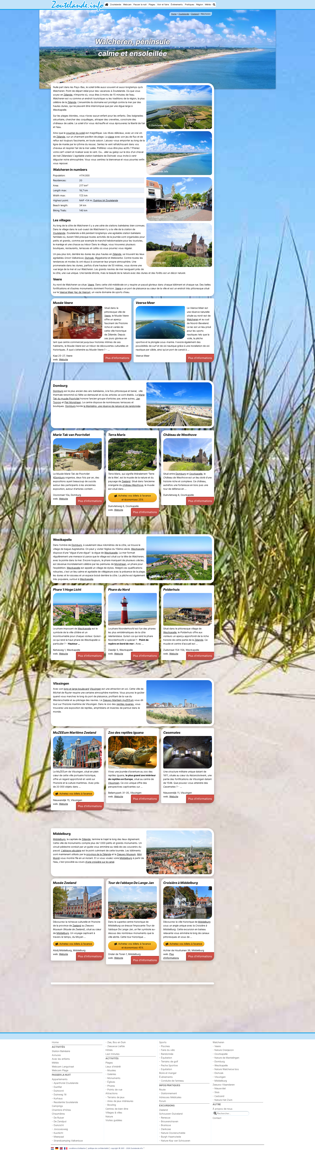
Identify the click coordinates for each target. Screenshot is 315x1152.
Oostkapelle (195, 473)
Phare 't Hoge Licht (67, 590)
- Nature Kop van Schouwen (174, 1140)
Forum (162, 1101)
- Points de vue (113, 1089)
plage (111, 136)
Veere (91, 284)
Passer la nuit (140, 4)
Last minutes (112, 1054)
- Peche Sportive (168, 1065)
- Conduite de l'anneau (171, 1080)
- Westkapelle (220, 1065)
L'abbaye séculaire (71, 850)
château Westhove (133, 485)
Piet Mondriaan (72, 402)
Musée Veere (63, 303)
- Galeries (110, 1074)
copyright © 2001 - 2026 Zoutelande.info (127, 1148)
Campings (57, 1106)
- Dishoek (218, 1073)
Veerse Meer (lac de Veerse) (75, 292)
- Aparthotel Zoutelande (65, 1083)
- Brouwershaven (168, 1121)
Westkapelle (137, 549)
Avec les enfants (61, 1058)
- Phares (110, 1085)
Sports (163, 1042)
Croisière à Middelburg (180, 883)
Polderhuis (171, 590)
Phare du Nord (119, 590)
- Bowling (110, 1104)
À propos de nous (222, 1108)
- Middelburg (220, 1080)
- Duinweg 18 (59, 1094)
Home (55, 1042)
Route (162, 1089)
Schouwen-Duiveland (171, 1113)
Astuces (56, 1055)
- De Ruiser (58, 1117)
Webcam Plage (60, 1070)
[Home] (106, 4)
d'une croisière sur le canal (99, 861)
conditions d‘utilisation (77, 1148)
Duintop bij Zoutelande (105, 200)
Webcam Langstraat (63, 1066)
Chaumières (58, 1113)
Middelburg (59, 839)
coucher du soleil (75, 133)
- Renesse (164, 1117)
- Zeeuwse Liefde (115, 1046)
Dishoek (89, 257)
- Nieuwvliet (219, 1088)
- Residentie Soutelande (65, 1102)
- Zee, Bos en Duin (115, 1042)
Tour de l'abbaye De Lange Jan (131, 883)
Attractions (111, 1093)
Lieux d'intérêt (113, 1066)
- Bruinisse (165, 1125)
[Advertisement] (239, 140)
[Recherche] (214, 4)
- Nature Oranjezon (223, 1050)
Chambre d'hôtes (61, 1109)
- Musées (110, 1070)
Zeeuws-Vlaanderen (224, 1084)
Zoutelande (115, 4)
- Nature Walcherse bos (226, 1069)
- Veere (217, 1046)
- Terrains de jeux (115, 1097)
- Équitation (165, 1057)
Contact (217, 1118)
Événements (177, 4)
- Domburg (219, 1061)
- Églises (110, 1081)
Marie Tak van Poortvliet (71, 435)
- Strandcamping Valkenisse (67, 1140)
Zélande (68, 94)
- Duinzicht (58, 1125)
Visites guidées (113, 1120)
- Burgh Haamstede (170, 1136)
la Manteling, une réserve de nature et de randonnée (112, 406)
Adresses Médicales (170, 1097)
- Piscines (164, 1046)
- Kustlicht (57, 1132)
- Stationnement (168, 1093)
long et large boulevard (76, 688)
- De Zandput (59, 1121)
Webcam (127, 4)
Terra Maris (117, 435)
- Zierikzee (165, 1129)
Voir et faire (163, 4)
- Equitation (165, 1069)
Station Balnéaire (61, 1051)
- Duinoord (58, 1090)
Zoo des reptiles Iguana (126, 733)
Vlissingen (95, 688)
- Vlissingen (219, 1076)
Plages (152, 4)
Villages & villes (113, 1112)
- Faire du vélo (167, 1050)
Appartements (60, 1079)
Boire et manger (168, 1073)
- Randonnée (166, 1054)
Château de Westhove (180, 435)
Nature (109, 1116)
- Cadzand (218, 1096)
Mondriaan (120, 564)
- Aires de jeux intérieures (119, 1101)
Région (199, 4)
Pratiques (189, 4)
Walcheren (192, 319)
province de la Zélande (98, 854)
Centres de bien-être (116, 1108)
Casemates (171, 733)
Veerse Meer (145, 303)
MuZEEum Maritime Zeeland (74, 733)
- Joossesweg (60, 1129)
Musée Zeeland (64, 883)
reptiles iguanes (125, 704)
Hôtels (109, 1050)
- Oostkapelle (220, 1054)
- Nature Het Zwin (222, 1099)
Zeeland (126, 481)
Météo (208, 4)
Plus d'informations (117, 358)
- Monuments (112, 1078)
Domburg (58, 391)
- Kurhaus (57, 1098)
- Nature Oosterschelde (172, 1132)
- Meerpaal (58, 1136)
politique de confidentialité (98, 1148)
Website (63, 359)
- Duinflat (57, 1087)
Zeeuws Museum (126, 854)
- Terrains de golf (168, 1061)
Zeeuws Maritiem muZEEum (118, 700)
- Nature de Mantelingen (226, 1057)
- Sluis (216, 1092)
